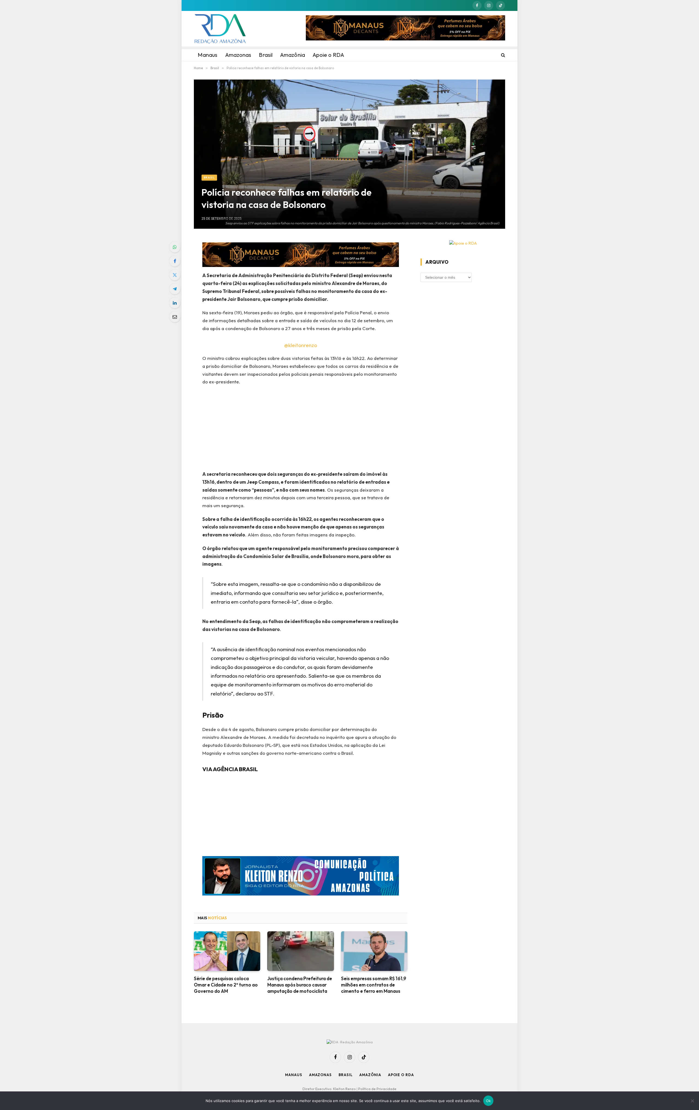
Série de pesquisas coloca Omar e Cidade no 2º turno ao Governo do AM (226, 985)
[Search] (502, 55)
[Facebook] (174, 261)
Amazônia (370, 1075)
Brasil (209, 177)
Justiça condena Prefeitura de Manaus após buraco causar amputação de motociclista (299, 985)
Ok (488, 1101)
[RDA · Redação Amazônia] (220, 28)
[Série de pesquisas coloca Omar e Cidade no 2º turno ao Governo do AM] (227, 951)
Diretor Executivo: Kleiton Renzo (330, 1088)
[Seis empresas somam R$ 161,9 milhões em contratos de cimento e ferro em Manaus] (374, 951)
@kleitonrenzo (300, 345)
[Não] (692, 1100)
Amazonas (320, 1075)
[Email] (174, 316)
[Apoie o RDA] (462, 243)
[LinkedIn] (174, 302)
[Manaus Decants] (405, 28)
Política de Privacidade (377, 1088)
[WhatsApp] (174, 247)
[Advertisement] (300, 430)
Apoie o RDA (401, 1075)
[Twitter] (174, 274)
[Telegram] (174, 288)
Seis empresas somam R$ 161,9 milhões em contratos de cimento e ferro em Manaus (373, 985)
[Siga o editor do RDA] (300, 877)
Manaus (293, 1075)
